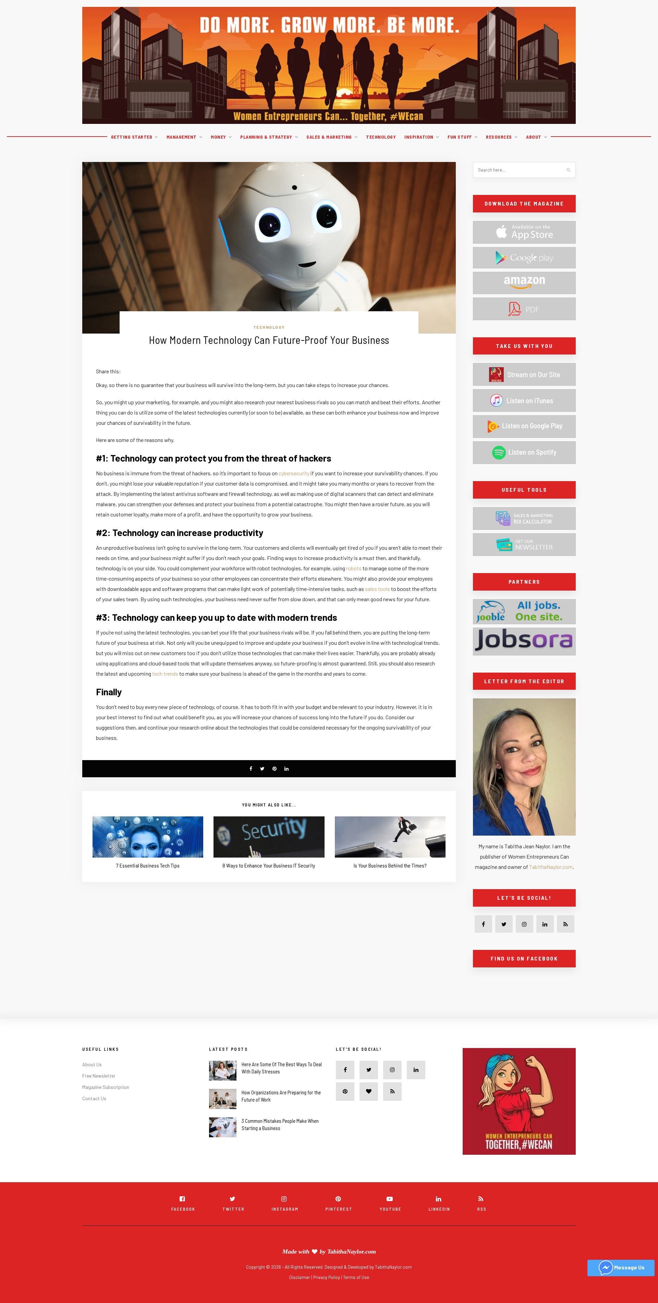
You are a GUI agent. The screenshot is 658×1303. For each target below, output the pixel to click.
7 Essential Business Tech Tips (148, 865)
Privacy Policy (327, 1292)
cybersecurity (294, 473)
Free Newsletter (98, 1091)
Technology (381, 137)
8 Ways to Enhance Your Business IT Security (268, 865)
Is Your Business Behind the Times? (390, 865)
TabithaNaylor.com (551, 866)
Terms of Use (356, 1292)
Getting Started (132, 137)
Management (182, 137)
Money (218, 137)
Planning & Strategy (266, 137)
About (533, 137)
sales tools (377, 588)
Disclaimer (300, 1292)
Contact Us (94, 1113)
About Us (92, 1079)
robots (354, 568)
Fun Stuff (460, 137)
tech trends (165, 673)
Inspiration (419, 137)
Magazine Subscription (105, 1102)
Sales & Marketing (329, 137)
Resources (499, 137)
